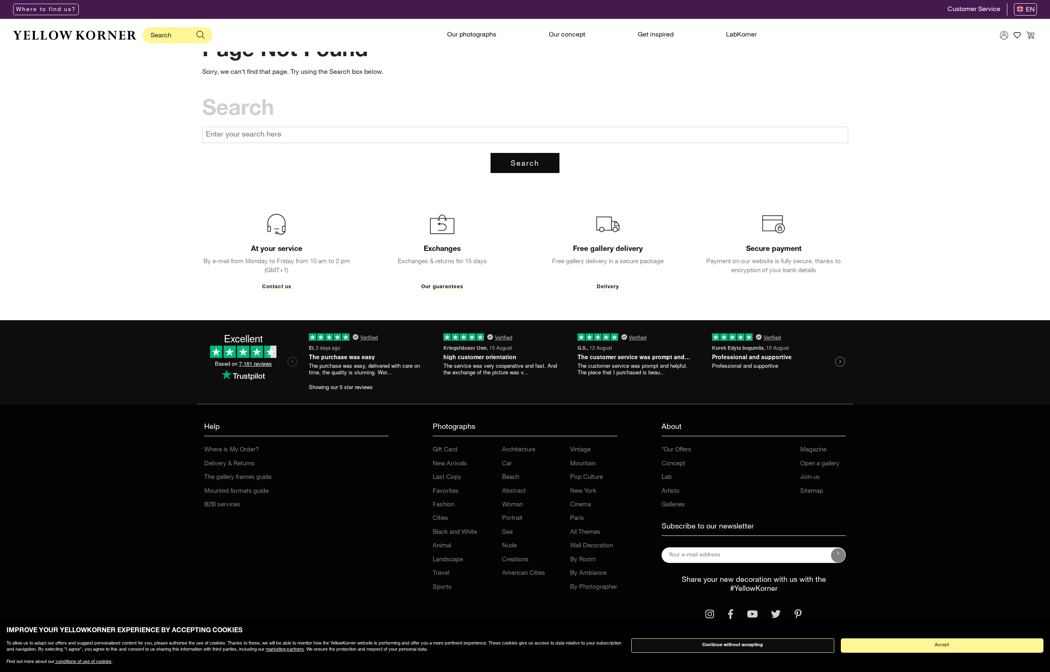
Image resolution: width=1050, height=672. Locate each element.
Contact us (276, 287)
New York (583, 491)
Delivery (608, 287)
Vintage (580, 450)
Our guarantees (442, 287)
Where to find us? (46, 10)
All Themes (585, 532)
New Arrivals (450, 464)
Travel (441, 573)
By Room (583, 560)
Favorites (446, 491)
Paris (577, 518)
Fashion (443, 505)
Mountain (583, 464)
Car (507, 464)
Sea (507, 532)
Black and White (455, 532)
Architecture (518, 450)
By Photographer (593, 587)
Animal (442, 546)
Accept (942, 645)
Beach (510, 477)
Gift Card (445, 450)
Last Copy (447, 477)
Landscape (448, 560)
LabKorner (741, 35)
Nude (509, 546)
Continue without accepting (732, 645)
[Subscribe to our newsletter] (838, 555)
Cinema (580, 505)
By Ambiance (588, 573)
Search (525, 164)
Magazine (813, 450)
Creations (515, 560)
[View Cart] (1030, 35)
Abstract (514, 491)
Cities (440, 518)
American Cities (523, 573)
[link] (74, 35)
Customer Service (973, 10)
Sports (442, 587)
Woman (512, 505)
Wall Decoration (591, 546)
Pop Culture (586, 477)
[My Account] (1004, 35)
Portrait (512, 518)
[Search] (200, 35)
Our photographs (471, 35)
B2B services (222, 505)
